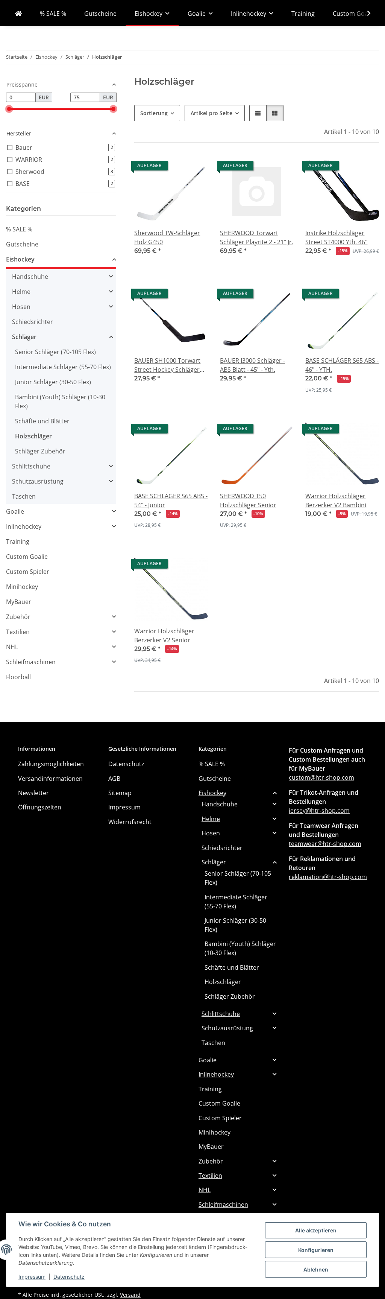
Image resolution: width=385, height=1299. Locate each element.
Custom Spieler (27, 571)
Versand (130, 1294)
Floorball (18, 677)
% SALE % (19, 229)
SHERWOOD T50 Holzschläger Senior (248, 500)
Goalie (15, 511)
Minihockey (22, 587)
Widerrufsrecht (130, 822)
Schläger (24, 337)
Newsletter (33, 793)
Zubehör (18, 617)
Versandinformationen (50, 778)
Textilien (18, 632)
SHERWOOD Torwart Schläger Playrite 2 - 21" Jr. (256, 237)
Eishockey (20, 259)
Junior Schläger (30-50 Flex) (53, 382)
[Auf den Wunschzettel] (195, 295)
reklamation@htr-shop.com (328, 877)
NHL (12, 647)
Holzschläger (33, 436)
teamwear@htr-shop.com (325, 844)
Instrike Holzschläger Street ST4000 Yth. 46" (336, 237)
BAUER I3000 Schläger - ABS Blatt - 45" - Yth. (252, 365)
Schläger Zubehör (40, 451)
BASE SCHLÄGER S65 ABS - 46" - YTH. (342, 365)
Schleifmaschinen (31, 662)
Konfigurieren (315, 1250)
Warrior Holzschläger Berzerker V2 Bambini (335, 500)
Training (17, 541)
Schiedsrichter (32, 322)
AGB (114, 778)
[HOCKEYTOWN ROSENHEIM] (18, 13)
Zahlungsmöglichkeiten (51, 764)
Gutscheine (22, 244)
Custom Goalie (27, 556)
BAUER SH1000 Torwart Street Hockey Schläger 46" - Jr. (167, 365)
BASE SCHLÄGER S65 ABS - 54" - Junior (171, 500)
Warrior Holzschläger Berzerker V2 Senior (164, 635)
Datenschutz (69, 1276)
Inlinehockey (23, 526)
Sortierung (154, 113)
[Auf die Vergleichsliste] (175, 295)
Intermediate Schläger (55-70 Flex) (63, 367)
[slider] (9, 109)
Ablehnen (315, 1269)
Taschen (24, 496)
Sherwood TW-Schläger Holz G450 (167, 237)
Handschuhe (30, 276)
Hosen (21, 307)
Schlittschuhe (31, 466)
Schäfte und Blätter (42, 421)
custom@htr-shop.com (321, 777)
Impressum (31, 1276)
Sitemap (120, 793)
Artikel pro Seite (211, 113)
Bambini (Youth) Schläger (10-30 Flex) (60, 401)
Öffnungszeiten (39, 807)
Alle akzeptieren (315, 1230)
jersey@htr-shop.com (319, 810)
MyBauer (18, 602)
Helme (21, 291)
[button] (364, 13)
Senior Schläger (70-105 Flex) (55, 352)
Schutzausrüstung (38, 481)
